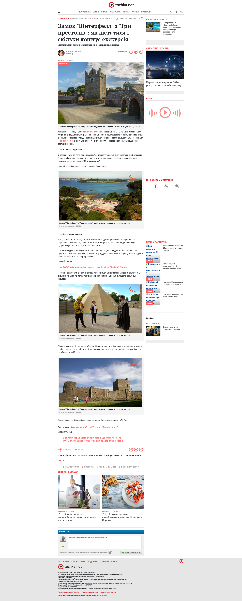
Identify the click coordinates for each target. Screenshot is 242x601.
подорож (89, 467)
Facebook (82, 455)
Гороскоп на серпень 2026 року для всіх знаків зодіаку (164, 84)
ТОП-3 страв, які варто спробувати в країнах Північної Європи (122, 517)
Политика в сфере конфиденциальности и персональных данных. (94, 592)
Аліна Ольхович (73, 51)
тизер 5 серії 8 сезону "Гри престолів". (99, 427)
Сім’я (104, 12)
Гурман (126, 12)
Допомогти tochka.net (80, 18)
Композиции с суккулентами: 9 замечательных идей (172, 266)
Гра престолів (66, 141)
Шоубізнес (85, 12)
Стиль (96, 12)
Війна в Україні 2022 (103, 18)
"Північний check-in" (92, 132)
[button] (176, 12)
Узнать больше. (102, 595)
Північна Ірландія (107, 467)
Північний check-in (130, 467)
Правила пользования (65, 592)
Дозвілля (146, 12)
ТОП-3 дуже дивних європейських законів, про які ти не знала (77, 517)
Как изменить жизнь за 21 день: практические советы (173, 248)
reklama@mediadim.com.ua (94, 583)
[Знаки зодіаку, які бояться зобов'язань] (153, 331)
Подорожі (114, 12)
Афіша (135, 12)
